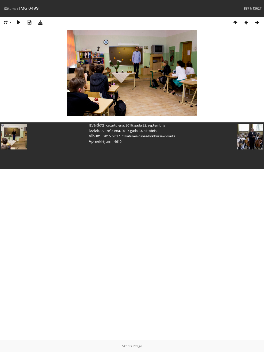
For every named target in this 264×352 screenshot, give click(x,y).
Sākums (10, 8)
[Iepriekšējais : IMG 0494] (246, 22)
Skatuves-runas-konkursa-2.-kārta (149, 136)
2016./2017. (112, 136)
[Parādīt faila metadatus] (29, 22)
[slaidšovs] (18, 22)
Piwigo (137, 346)
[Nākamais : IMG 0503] (257, 22)
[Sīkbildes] (235, 22)
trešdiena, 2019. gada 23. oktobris (130, 130)
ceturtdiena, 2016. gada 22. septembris (135, 125)
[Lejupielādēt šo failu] (40, 22)
